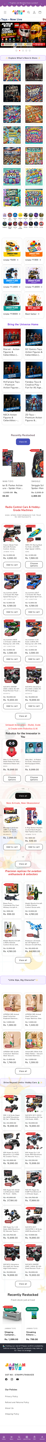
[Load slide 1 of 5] (16, 50)
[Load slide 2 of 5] (19, 50)
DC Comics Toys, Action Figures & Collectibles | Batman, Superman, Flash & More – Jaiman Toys (34, 352)
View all (23, 716)
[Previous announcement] (5, 4)
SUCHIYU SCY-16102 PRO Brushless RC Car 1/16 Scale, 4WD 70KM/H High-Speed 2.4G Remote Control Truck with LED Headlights (33, 1117)
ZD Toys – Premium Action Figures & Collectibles (33, 417)
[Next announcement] (41, 4)
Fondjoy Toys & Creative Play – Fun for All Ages (33, 385)
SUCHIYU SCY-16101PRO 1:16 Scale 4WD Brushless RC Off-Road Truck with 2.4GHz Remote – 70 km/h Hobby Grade (33, 1229)
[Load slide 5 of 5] (29, 50)
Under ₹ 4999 (32, 287)
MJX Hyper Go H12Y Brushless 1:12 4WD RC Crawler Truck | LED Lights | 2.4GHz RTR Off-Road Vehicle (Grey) (11, 1155)
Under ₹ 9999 (10, 314)
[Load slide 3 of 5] (23, 50)
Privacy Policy (11, 1396)
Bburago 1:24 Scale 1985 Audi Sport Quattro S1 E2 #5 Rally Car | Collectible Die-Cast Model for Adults (11, 830)
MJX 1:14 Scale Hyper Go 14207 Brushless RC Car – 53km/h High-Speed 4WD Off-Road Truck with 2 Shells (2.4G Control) (12, 1117)
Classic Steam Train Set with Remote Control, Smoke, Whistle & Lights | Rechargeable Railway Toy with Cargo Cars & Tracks (11, 547)
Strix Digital (29, 1431)
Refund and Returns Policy (17, 1402)
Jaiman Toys (18, 1429)
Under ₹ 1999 (10, 287)
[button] (5, 12)
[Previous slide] (12, 50)
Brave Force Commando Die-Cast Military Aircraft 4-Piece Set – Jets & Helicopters (11, 905)
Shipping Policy (12, 1414)
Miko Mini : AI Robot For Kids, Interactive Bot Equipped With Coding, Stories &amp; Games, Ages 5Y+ (33, 762)
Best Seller (31, 314)
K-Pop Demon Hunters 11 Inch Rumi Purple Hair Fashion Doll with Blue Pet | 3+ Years (34, 830)
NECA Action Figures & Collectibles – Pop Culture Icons (10, 417)
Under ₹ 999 (31, 260)
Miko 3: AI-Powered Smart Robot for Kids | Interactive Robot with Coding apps (11, 762)
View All (23, 442)
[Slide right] (28, 789)
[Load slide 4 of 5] (26, 50)
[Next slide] (34, 50)
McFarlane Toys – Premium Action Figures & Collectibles (12, 385)
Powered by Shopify (31, 1429)
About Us (9, 1408)
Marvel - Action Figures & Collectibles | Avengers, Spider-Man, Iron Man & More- (11, 352)
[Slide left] (17, 789)
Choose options (34, 564)
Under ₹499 (9, 260)
